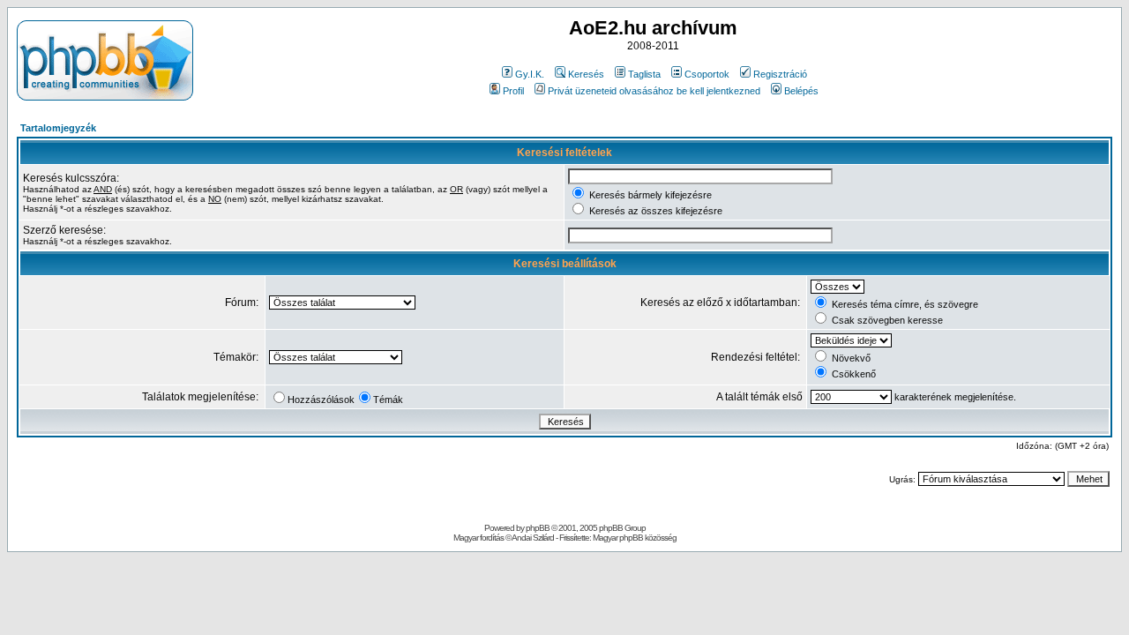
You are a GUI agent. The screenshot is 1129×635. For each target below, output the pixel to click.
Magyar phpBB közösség (635, 537)
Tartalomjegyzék (58, 128)
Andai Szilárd (533, 537)
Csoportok (706, 74)
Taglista (644, 74)
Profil (513, 91)
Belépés (801, 91)
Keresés (586, 74)
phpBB (538, 528)
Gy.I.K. (529, 74)
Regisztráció (780, 74)
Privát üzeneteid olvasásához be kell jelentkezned (654, 91)
